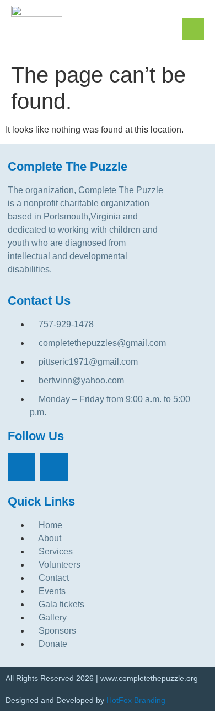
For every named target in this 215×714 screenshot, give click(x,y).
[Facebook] (21, 467)
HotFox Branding (135, 700)
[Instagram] (54, 467)
